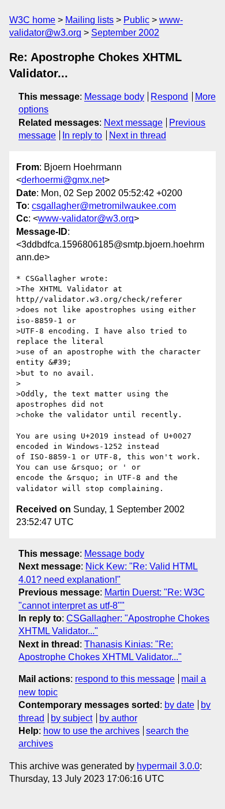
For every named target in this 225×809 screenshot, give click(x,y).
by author (118, 718)
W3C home (32, 20)
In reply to (82, 135)
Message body (114, 97)
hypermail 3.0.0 (168, 766)
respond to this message (125, 679)
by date (179, 705)
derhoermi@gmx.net (62, 180)
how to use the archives (91, 731)
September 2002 (125, 33)
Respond (169, 97)
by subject (71, 718)
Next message (133, 123)
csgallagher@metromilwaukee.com (104, 206)
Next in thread (137, 135)
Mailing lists (89, 20)
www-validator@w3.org (86, 218)
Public (136, 20)
